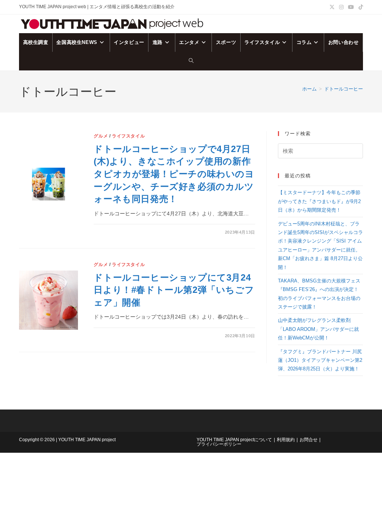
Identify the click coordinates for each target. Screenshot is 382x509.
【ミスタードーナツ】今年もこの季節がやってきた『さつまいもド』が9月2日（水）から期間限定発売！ (319, 201)
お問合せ (308, 439)
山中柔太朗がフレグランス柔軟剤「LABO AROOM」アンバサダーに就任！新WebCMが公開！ (318, 329)
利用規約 (286, 439)
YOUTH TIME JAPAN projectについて (234, 439)
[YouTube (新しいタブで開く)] (351, 7)
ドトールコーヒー (343, 89)
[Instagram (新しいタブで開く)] (341, 7)
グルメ (101, 136)
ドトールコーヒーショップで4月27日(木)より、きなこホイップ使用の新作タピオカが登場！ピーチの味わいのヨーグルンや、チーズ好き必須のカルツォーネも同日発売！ (174, 174)
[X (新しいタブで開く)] (332, 7)
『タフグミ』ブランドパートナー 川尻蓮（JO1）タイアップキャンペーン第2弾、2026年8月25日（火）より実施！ (320, 360)
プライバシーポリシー (219, 444)
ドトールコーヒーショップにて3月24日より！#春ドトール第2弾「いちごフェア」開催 (174, 289)
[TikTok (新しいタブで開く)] (359, 7)
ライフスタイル (128, 136)
